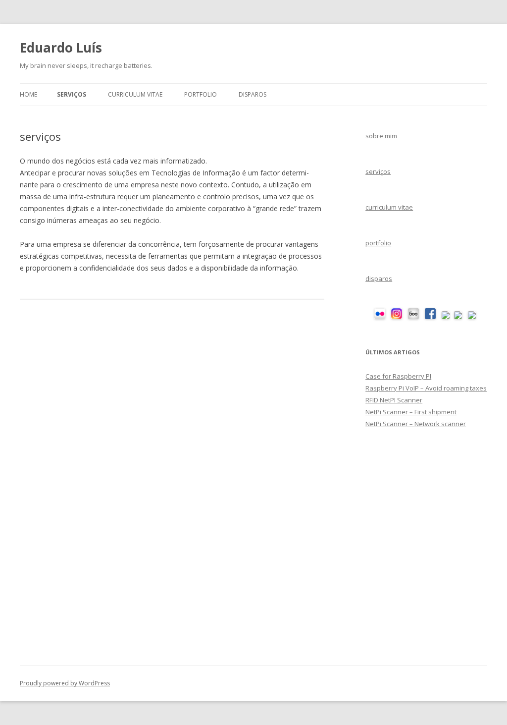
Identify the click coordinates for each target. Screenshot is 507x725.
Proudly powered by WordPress (65, 683)
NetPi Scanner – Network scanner (415, 423)
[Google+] (458, 316)
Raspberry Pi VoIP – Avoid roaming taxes (426, 388)
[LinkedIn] (472, 316)
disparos (252, 94)
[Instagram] (396, 316)
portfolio (200, 94)
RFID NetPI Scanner (393, 399)
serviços (71, 94)
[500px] (413, 316)
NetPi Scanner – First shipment (410, 411)
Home (28, 94)
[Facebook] (430, 316)
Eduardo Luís (61, 47)
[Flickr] (379, 316)
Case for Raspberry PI (398, 376)
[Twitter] (446, 316)
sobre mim (381, 135)
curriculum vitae (135, 94)
